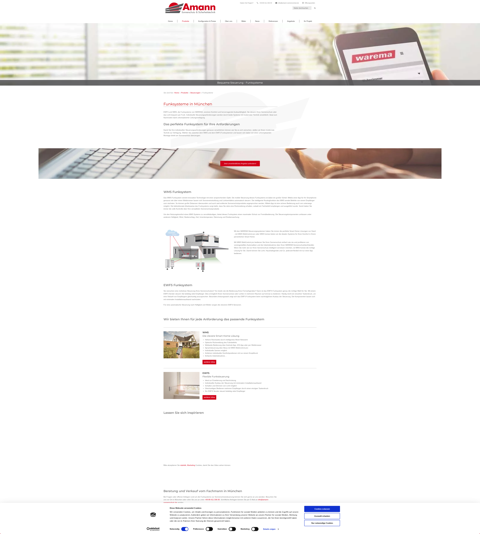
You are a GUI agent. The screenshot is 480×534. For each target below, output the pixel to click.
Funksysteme (254, 82)
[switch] (209, 529)
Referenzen (273, 21)
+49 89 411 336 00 (212, 500)
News (257, 21)
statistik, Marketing (187, 465)
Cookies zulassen (322, 509)
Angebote (291, 21)
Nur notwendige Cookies (322, 523)
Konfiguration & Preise (207, 21)
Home (170, 21)
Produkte (185, 21)
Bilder (244, 21)
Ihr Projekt (308, 21)
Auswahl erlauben (322, 516)
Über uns (228, 21)
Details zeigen (269, 529)
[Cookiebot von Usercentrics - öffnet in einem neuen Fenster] (153, 529)
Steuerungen (195, 93)
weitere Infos (209, 362)
